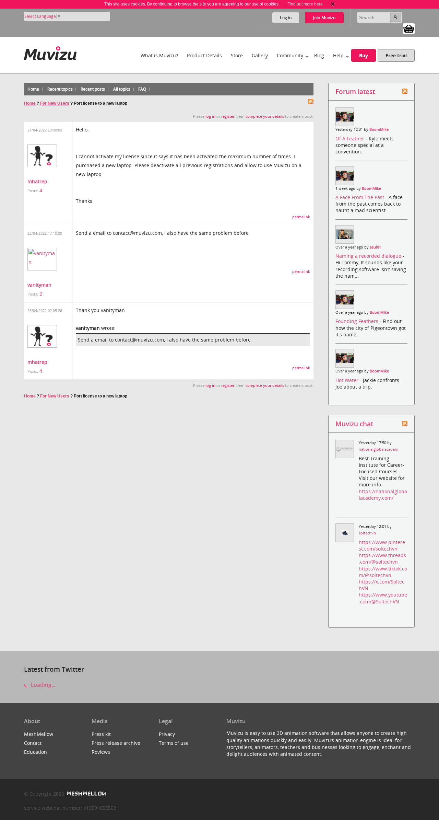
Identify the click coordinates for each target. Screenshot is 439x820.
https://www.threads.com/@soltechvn (382, 558)
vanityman (39, 284)
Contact (32, 743)
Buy (363, 55)
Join (324, 18)
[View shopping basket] (409, 28)
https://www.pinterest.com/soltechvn (382, 545)
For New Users (54, 103)
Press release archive (116, 743)
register (227, 116)
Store (237, 55)
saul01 (375, 247)
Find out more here (305, 4)
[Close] (333, 4)
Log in (286, 18)
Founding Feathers (357, 321)
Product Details (204, 55)
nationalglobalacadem (378, 449)
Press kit (101, 734)
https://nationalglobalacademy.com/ (383, 494)
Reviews (101, 752)
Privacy (167, 734)
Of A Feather (350, 138)
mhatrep (37, 181)
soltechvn (367, 533)
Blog (319, 55)
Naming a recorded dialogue (369, 256)
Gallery (260, 55)
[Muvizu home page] (50, 52)
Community (290, 55)
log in (210, 116)
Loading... (42, 685)
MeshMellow (38, 734)
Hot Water (347, 380)
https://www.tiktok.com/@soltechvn (383, 571)
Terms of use (174, 743)
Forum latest (355, 91)
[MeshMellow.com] (86, 793)
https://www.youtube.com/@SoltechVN (383, 597)
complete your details (265, 116)
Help (338, 55)
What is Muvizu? (159, 55)
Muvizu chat (354, 423)
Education (35, 752)
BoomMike (379, 129)
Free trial (396, 55)
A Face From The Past (360, 197)
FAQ (142, 89)
